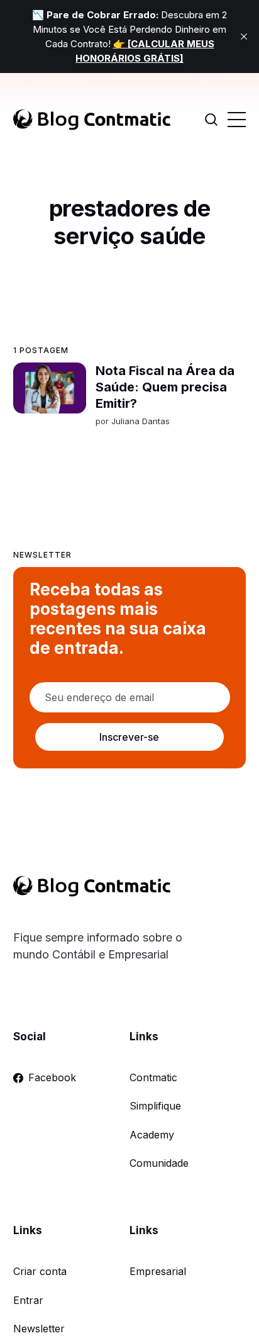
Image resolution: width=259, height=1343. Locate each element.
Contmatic (153, 1077)
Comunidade (159, 1163)
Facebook (52, 1077)
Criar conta (40, 1271)
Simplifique (155, 1105)
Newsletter (39, 1328)
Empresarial (158, 1271)
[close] (244, 36)
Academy (152, 1134)
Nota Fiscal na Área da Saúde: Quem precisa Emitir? (164, 387)
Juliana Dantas (140, 421)
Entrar (28, 1300)
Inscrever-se (129, 737)
